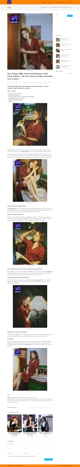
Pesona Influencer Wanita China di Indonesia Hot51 (30, 434)
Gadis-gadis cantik (27, 82)
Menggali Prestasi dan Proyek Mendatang (15, 99)
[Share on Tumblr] (46, 407)
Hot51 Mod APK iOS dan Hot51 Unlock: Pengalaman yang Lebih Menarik (21, 96)
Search (70, 15)
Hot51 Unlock (49, 271)
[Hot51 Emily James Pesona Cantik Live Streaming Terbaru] (58, 61)
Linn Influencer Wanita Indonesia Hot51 (45, 434)
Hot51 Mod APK (25, 151)
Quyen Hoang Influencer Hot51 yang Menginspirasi (14, 434)
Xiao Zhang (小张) (10, 208)
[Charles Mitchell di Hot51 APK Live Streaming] (58, 45)
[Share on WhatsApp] (52, 407)
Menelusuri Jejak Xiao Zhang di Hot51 (15, 93)
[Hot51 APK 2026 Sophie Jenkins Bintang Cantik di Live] (58, 56)
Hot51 (31, 271)
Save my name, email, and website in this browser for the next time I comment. (22, 456)
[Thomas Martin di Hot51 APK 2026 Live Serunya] (58, 50)
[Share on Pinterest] (33, 407)
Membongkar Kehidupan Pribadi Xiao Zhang (16, 98)
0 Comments (34, 82)
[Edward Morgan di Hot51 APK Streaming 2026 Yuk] (58, 40)
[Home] (40, 7)
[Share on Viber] (38, 407)
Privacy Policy (70, 465)
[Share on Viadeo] (49, 407)
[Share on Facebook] (31, 407)
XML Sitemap (65, 465)
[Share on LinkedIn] (36, 407)
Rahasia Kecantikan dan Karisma (14, 95)
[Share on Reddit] (44, 407)
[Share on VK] (41, 407)
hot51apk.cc (11, 82)
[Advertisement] (64, 26)
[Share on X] (28, 407)
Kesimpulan (10, 101)
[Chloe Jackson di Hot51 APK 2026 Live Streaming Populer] (58, 67)
